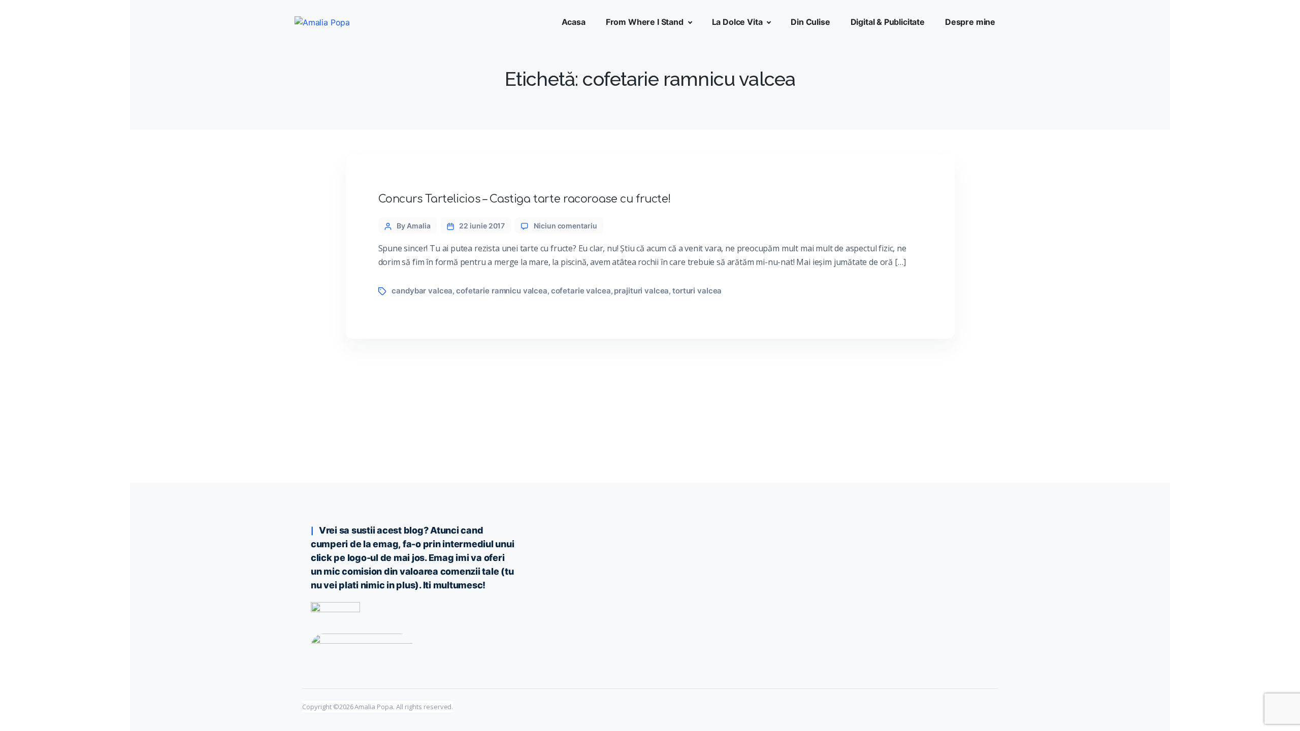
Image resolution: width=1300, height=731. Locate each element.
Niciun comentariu (565, 225)
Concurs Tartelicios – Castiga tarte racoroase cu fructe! (524, 199)
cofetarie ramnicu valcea (501, 290)
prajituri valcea (641, 290)
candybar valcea (422, 290)
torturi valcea (697, 290)
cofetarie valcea (581, 290)
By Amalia (413, 225)
